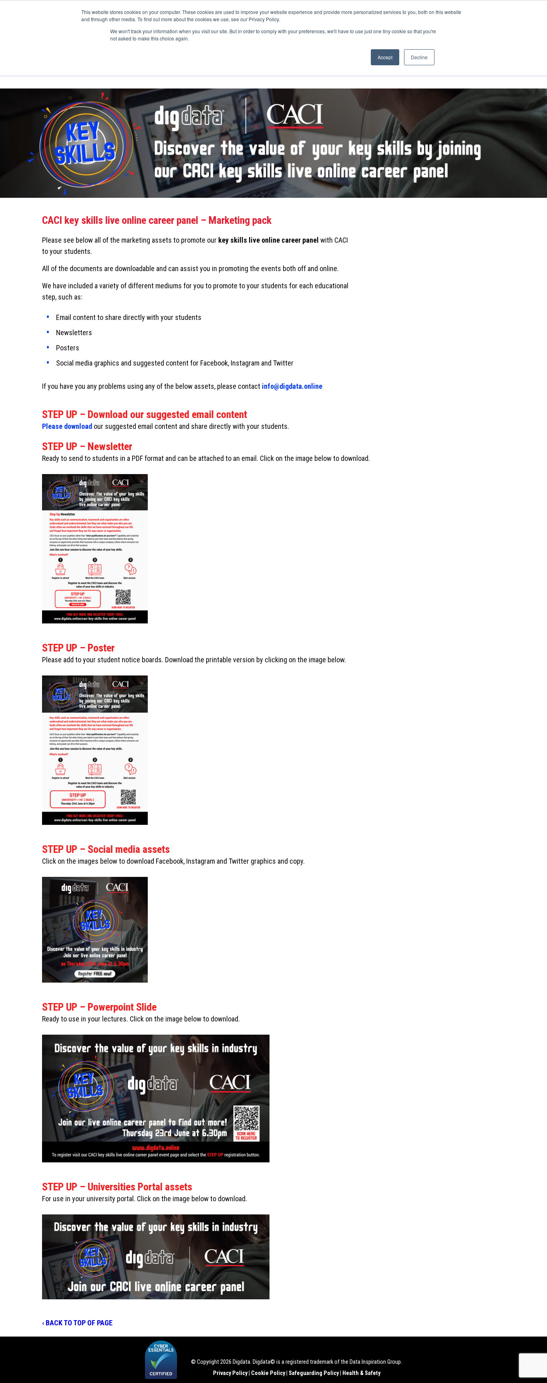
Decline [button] (419, 57)
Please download (67, 426)
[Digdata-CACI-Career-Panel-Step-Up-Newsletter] (95, 548)
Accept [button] (385, 57)
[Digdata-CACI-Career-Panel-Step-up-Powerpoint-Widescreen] (155, 1098)
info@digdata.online (292, 386)
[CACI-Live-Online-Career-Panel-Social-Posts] (95, 930)
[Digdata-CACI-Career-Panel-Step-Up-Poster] (95, 750)
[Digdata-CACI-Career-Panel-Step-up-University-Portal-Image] (155, 1256)
